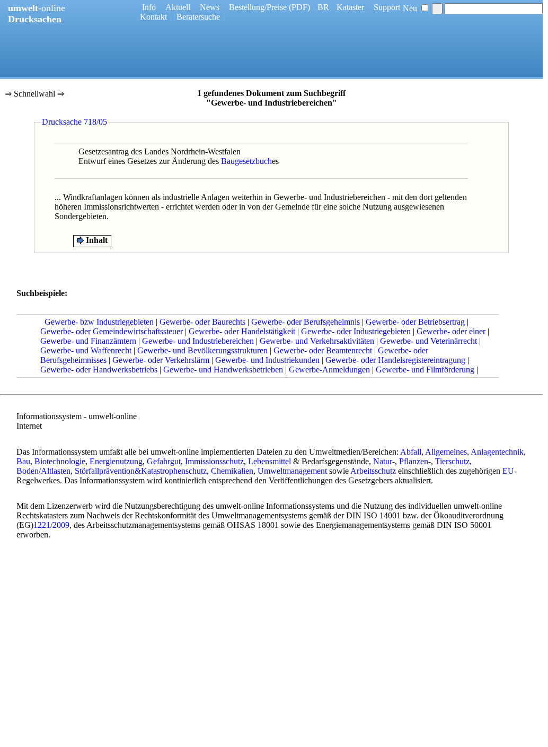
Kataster (350, 7)
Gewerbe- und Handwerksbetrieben (223, 369)
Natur (382, 461)
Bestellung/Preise (258, 7)
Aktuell (177, 7)
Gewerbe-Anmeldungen (329, 369)
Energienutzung (116, 461)
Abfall (410, 451)
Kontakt (153, 16)
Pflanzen (413, 461)
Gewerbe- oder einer (451, 331)
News (209, 7)
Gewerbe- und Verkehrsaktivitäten (317, 340)
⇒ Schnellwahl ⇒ (34, 94)
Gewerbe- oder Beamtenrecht (322, 350)
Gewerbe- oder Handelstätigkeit (242, 331)
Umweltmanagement (292, 470)
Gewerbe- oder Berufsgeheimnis (305, 321)
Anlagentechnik (497, 451)
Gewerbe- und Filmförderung (425, 369)
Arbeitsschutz (373, 470)
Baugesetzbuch (246, 161)
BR (323, 7)
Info (149, 7)
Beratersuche (198, 16)
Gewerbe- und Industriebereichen (198, 340)
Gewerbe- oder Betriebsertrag (415, 321)
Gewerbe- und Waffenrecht (85, 350)
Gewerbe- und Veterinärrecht (428, 340)
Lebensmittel (269, 461)
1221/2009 (51, 524)
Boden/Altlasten (43, 470)
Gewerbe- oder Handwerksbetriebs (98, 369)
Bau (23, 461)
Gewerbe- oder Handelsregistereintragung (395, 359)
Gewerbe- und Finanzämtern (88, 340)
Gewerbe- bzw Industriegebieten (99, 321)
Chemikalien (232, 470)
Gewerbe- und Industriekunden (267, 359)
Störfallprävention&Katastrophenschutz (141, 470)
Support (387, 7)
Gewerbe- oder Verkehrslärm (160, 359)
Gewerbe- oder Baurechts (202, 321)
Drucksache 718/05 (74, 121)
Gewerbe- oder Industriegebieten (356, 331)
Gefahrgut (164, 461)
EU (508, 470)
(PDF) (299, 7)
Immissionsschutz (214, 461)
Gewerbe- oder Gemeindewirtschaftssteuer (111, 331)
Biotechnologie (59, 461)
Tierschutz (452, 461)
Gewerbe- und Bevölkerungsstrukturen (202, 350)
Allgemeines (446, 451)
